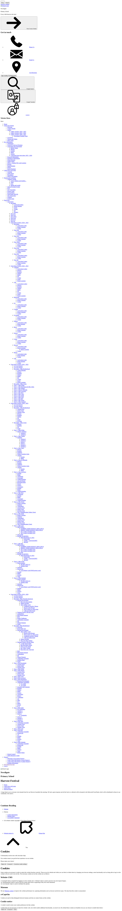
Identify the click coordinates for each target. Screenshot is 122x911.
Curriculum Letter (22, 225)
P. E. (18, 702)
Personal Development (23, 681)
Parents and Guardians (10, 178)
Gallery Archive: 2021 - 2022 (18, 133)
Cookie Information (12, 814)
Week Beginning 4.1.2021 (27, 537)
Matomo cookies (9, 891)
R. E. (18, 706)
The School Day (11, 195)
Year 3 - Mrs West (18, 393)
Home (5, 124)
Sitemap (6, 809)
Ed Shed (19, 421)
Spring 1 (23, 442)
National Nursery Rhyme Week (25, 642)
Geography (20, 478)
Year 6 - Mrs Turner (19, 400)
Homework (20, 569)
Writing (19, 273)
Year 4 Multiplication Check (24, 524)
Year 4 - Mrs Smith (19, 396)
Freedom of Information (13, 158)
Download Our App (9, 764)
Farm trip (19, 627)
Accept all (9, 864)
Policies (9, 164)
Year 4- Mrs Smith (19, 708)
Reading (19, 272)
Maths (12, 152)
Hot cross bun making (26, 602)
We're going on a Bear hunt (31, 609)
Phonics (13, 149)
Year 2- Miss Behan (19, 670)
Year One (13, 213)
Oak (15, 358)
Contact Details (11, 128)
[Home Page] (5, 6)
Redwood (16, 297)
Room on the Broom (29, 608)
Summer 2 (23, 446)
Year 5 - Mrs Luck (19, 397)
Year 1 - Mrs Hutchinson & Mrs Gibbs (24, 387)
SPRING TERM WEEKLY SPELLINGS (32, 530)
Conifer (16, 309)
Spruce (16, 333)
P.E (15, 210)
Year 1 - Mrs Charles (19, 436)
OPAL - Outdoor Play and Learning (16, 163)
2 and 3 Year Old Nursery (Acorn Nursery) (18, 760)
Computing (20, 697)
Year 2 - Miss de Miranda (20, 390)
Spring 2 (23, 443)
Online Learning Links (23, 454)
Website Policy (11, 816)
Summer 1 (23, 445)
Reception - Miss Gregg (20, 384)
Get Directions (33, 72)
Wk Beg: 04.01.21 (25, 564)
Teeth (12, 182)
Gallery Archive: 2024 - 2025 (18, 131)
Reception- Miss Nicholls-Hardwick (23, 599)
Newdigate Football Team (21, 136)
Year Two (13, 215)
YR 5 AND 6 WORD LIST (28, 533)
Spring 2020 (20, 666)
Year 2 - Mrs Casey (19, 448)
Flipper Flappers (21, 622)
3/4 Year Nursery (18, 597)
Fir (14, 303)
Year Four (13, 218)
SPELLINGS (20, 527)
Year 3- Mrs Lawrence (20, 678)
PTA (8, 188)
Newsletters (10, 175)
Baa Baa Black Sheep (26, 645)
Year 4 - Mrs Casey (19, 394)
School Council (11, 754)
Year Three (13, 216)
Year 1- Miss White (19, 669)
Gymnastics (24, 715)
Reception (13, 203)
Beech (15, 352)
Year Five (13, 219)
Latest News (10, 173)
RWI (18, 616)
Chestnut (16, 267)
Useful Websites (21, 370)
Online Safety (11, 161)
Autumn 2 (23, 434)
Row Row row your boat (27, 649)
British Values (14, 148)
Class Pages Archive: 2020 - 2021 (19, 403)
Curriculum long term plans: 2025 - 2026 (21, 155)
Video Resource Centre (13, 755)
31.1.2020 (23, 684)
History (19, 696)
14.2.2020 (23, 685)
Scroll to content (5, 4)
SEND (9, 167)
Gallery (9, 130)
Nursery (6, 757)
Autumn (19, 455)
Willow (16, 321)
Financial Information (13, 157)
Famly (15, 207)
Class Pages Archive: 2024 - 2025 (19, 222)
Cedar (15, 339)
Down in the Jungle (26, 646)
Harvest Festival (8, 789)
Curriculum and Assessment (14, 146)
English (13, 151)
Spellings (19, 437)
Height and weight (15, 185)
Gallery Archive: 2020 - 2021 (18, 134)
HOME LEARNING (23, 536)
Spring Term (20, 410)
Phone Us (31, 47)
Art (18, 699)
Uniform (9, 197)
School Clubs (10, 191)
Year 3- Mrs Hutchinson (20, 679)
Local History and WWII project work (31, 570)
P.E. (18, 621)
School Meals (10, 192)
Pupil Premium (11, 166)
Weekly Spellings (21, 431)
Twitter (16, 209)
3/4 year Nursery (18, 367)
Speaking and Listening (23, 687)
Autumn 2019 (21, 664)
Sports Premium (11, 169)
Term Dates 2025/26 (12, 194)
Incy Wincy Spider (25, 648)
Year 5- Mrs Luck (18, 728)
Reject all (3, 864)
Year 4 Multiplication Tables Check (26, 512)
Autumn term (20, 409)
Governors (10, 137)
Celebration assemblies (23, 682)
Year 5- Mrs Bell (18, 730)
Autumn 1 (23, 433)
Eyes (12, 184)
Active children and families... (18, 181)
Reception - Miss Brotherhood (22, 369)
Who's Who (10, 140)
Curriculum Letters (22, 249)
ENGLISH (20, 534)
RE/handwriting (21, 482)
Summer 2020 (21, 667)
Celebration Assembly (23, 619)
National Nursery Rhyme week (25, 612)
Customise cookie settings (20, 864)
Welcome (9, 127)
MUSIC (26, 542)
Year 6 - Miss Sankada (20, 402)
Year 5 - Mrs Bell (18, 399)
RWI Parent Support (22, 615)
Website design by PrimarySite (24, 833)
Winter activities (25, 603)
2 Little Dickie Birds (26, 643)
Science (13, 154)
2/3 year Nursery (18, 366)
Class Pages (10, 201)
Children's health (11, 179)
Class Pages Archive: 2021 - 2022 (19, 364)
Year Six (13, 221)
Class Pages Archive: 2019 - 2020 (19, 594)
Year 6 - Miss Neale (19, 561)
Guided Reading (21, 479)
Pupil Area (7, 200)
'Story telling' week (26, 605)
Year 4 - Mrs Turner (19, 502)
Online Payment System (13, 187)
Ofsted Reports (11, 160)
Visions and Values (12, 139)
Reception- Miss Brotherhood (21, 625)
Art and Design (21, 481)
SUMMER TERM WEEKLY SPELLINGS (32, 528)
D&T (18, 700)
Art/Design (20, 476)
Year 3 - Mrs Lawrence (20, 391)
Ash (15, 282)
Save (15, 909)
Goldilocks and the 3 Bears (31, 606)
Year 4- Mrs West (18, 721)
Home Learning (21, 227)
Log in (5, 766)
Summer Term (21, 412)
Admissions (10, 143)
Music (18, 703)
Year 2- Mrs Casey (19, 676)
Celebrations (20, 613)
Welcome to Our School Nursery (15, 758)
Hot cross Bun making (26, 640)
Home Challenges (22, 618)
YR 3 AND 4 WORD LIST (28, 531)
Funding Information (12, 763)
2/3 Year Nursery (18, 596)
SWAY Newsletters (12, 176)
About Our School (9, 125)
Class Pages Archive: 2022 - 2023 (19, 266)
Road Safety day (21, 628)
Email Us (31, 60)
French (19, 484)
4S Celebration (21, 709)
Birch (15, 327)
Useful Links (10, 198)
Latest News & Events (10, 170)
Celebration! (20, 506)
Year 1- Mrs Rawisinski (20, 663)
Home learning (18, 206)
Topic (18, 576)
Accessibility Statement (13, 817)
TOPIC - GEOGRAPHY (30, 540)
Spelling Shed (24, 566)
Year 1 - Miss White (19, 385)
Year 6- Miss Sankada (19, 742)
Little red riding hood (29, 611)
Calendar (9, 172)
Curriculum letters (18, 204)
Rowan (16, 345)
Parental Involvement (22, 600)
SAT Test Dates (11, 190)
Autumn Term (21, 507)
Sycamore (16, 315)
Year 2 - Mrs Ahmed (19, 388)
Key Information (8, 142)
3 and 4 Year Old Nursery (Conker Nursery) (18, 761)
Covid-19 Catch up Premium (14, 145)
